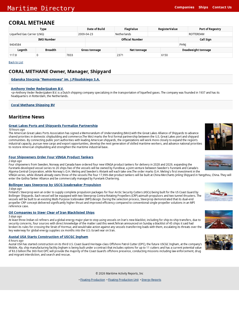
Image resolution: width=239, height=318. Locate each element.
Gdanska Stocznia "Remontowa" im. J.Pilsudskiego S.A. (55, 79)
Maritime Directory (41, 8)
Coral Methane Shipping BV (33, 105)
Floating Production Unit (123, 279)
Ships (203, 7)
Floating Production (92, 279)
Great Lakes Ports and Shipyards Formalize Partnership (53, 125)
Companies (184, 7)
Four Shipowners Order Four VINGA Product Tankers (51, 157)
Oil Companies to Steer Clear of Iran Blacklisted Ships (52, 212)
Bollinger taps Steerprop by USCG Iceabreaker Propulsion (55, 185)
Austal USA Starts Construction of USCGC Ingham (48, 236)
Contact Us (222, 7)
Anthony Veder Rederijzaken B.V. (37, 88)
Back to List (16, 62)
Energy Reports (151, 279)
